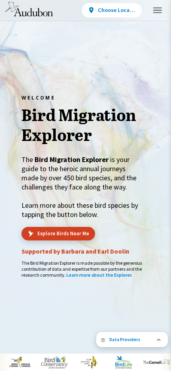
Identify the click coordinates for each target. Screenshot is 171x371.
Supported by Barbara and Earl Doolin (75, 251)
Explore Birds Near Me (63, 233)
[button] (132, 339)
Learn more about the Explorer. (99, 275)
